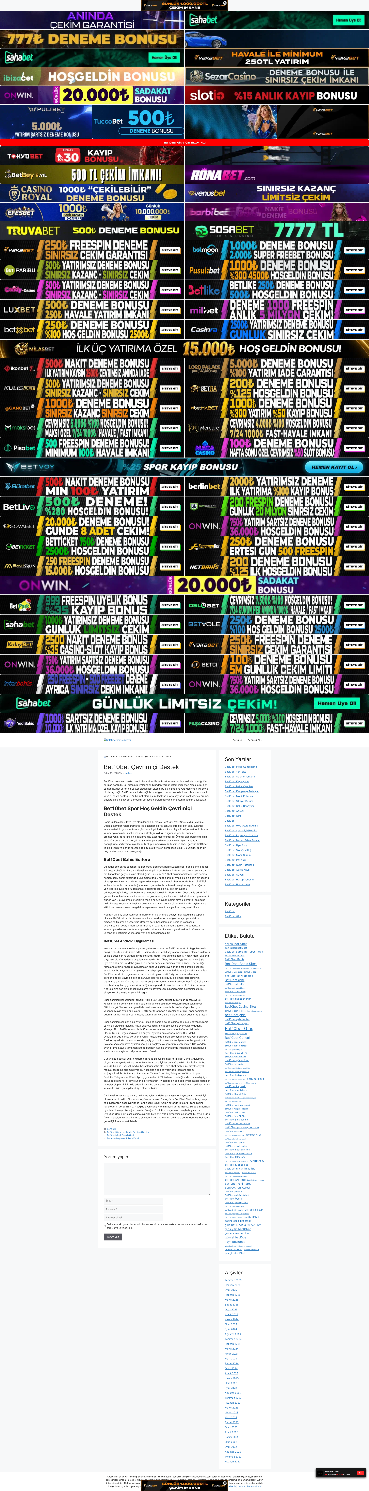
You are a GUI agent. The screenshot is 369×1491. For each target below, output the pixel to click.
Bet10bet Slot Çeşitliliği (238, 850)
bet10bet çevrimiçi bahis (236, 1202)
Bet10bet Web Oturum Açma (241, 825)
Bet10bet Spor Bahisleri (237, 1149)
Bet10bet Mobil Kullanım (239, 796)
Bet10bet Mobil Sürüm (238, 855)
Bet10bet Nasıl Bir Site (235, 1116)
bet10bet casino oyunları (238, 998)
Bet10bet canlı (234, 980)
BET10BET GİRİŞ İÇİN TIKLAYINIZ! (184, 142)
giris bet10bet (234, 1225)
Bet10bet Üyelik (233, 1198)
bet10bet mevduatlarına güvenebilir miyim (240, 1098)
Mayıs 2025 (231, 1299)
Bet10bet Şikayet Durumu (239, 801)
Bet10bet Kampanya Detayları (242, 791)
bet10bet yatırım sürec (255, 1180)
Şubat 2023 (232, 1422)
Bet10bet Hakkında (234, 1064)
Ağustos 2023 (233, 1392)
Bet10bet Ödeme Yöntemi (240, 776)
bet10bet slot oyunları (235, 1142)
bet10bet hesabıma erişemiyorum (237, 1072)
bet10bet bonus (256, 968)
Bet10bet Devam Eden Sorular (242, 840)
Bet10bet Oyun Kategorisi (239, 864)
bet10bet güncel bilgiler (233, 1049)
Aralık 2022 (231, 1432)
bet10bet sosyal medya (236, 1146)
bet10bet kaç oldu (235, 1086)
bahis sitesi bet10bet (236, 947)
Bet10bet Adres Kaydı (237, 869)
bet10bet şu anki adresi (233, 1217)
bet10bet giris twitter (237, 1019)
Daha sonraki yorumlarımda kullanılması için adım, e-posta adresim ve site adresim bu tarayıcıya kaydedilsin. (157, 1226)
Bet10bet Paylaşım (235, 860)
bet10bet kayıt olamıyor (233, 1083)
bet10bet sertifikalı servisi (234, 1135)
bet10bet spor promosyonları (238, 1153)
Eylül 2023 (231, 1388)
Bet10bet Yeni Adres (238, 1183)
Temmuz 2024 (233, 1339)
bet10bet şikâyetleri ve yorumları (237, 1214)
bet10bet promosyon (237, 1123)
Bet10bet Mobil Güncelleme (241, 766)
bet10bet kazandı (250, 1083)
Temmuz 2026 (233, 1280)
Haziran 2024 (233, 1343)
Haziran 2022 (232, 1461)
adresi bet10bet (236, 944)
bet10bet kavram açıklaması (235, 1079)
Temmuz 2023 (233, 1397)
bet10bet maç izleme (236, 1090)
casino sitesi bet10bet (238, 1220)
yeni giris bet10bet (235, 1253)
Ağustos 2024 (233, 1334)
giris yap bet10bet (238, 1229)
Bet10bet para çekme (236, 1119)
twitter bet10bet (233, 1249)
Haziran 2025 (232, 1294)
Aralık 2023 (231, 1373)
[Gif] (184, 349)
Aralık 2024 (231, 1314)
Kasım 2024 (232, 1319)
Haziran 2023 (233, 1402)
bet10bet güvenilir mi (236, 1053)
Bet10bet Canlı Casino (235, 991)
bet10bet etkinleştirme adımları (250, 1011)
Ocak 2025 (231, 1309)
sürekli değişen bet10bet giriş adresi (238, 1246)
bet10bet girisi (235, 1015)
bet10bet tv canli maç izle (240, 1168)
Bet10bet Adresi (234, 810)
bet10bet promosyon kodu (242, 1127)
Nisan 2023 (231, 1412)
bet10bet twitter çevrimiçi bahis (236, 1176)
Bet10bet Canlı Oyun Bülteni (120, 1135)
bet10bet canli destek (239, 976)
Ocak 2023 (231, 1427)
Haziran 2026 (233, 1285)
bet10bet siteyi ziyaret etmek (235, 1139)
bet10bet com (231, 1011)
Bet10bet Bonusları (233, 972)
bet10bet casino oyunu (233, 1003)
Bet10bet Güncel (237, 1038)
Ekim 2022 (231, 1442)
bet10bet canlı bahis (234, 984)
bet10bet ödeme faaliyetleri (235, 1206)
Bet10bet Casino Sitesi (241, 1006)
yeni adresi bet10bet (251, 1250)
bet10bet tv (257, 1161)
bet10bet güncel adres (235, 1042)
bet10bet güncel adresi (235, 1046)
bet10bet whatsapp (235, 1179)
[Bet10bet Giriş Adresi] (117, 740)
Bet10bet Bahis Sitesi (241, 964)
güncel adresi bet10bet (237, 1233)
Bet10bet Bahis (234, 959)
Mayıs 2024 (231, 1348)
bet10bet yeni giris (233, 1191)
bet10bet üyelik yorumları (234, 1210)
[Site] (92, 250)
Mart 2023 (231, 1417)
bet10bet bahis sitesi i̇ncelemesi (237, 968)
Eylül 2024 (231, 1329)
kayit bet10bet (235, 1241)
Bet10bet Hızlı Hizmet (237, 884)
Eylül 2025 (231, 1289)
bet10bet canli (250, 972)
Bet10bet (237, 740)
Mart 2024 (231, 1358)
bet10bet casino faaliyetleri (235, 995)
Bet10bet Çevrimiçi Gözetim (241, 830)
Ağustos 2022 (233, 1451)
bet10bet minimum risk (233, 1102)
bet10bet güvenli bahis (235, 1057)
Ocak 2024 (231, 1368)
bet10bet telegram (235, 1157)
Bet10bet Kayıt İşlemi (237, 781)
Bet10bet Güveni (234, 874)
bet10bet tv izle (249, 1172)
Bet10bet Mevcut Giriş (235, 1094)
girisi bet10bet (252, 1224)
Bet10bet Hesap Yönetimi (239, 879)
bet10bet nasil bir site (235, 1112)
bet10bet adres (234, 951)
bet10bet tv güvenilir (232, 1173)
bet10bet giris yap (236, 1023)
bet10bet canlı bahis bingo (234, 988)
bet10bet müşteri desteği (236, 1109)
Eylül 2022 (231, 1446)
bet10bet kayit (255, 1078)
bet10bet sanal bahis (234, 1131)
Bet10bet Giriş (255, 740)
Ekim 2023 (231, 1383)
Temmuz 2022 (233, 1456)
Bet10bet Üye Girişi (236, 845)
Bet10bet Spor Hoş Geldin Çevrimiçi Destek (128, 1132)
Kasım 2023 (232, 1378)
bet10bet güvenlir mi (237, 1060)
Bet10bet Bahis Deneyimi (239, 806)
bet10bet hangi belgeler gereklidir (237, 1068)
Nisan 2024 (231, 1353)
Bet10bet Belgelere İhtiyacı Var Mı (123, 1138)
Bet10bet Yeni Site (235, 771)
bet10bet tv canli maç (236, 1164)
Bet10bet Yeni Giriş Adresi (237, 1195)
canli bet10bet (251, 1217)
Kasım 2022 (232, 1437)
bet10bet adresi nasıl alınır (234, 956)
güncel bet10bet (236, 1237)
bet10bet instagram (235, 1075)
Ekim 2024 (231, 1324)
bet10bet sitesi (253, 1135)
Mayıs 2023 (231, 1407)
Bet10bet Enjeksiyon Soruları (241, 835)
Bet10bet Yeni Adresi (237, 1187)
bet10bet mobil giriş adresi (237, 1105)
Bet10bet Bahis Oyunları (239, 786)
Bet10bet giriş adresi (236, 1033)
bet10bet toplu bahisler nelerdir (236, 1161)
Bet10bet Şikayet (254, 1209)
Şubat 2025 (231, 1304)
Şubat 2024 (232, 1363)
